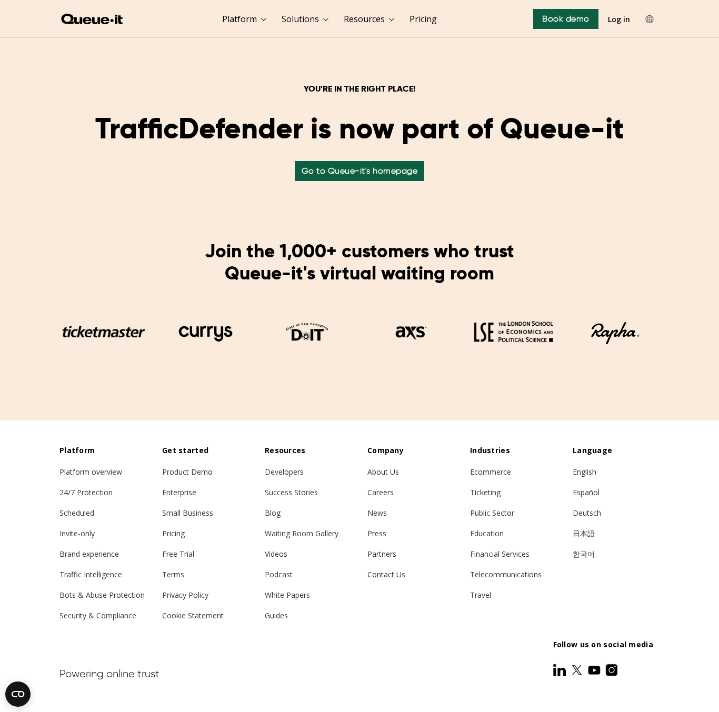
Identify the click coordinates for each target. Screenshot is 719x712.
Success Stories (291, 492)
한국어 (584, 554)
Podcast (279, 574)
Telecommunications (506, 574)
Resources (364, 19)
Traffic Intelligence (90, 574)
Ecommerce (490, 472)
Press (376, 533)
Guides (276, 615)
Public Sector (492, 513)
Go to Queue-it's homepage (360, 171)
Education (487, 533)
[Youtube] (595, 669)
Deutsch (587, 513)
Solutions (300, 19)
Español (586, 492)
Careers (380, 492)
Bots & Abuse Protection (102, 595)
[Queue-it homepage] (92, 19)
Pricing (423, 19)
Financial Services (500, 554)
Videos (276, 554)
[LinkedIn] (560, 669)
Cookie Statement (193, 615)
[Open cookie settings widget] (18, 694)
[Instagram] (611, 669)
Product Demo (187, 472)
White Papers (287, 595)
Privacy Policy (185, 595)
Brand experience (89, 554)
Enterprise (179, 492)
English (584, 472)
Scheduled (76, 513)
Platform (239, 19)
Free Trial (178, 554)
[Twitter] (578, 669)
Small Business (187, 513)
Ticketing (485, 492)
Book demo (566, 19)
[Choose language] (650, 19)
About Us (383, 472)
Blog (273, 513)
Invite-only (77, 533)
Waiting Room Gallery (301, 533)
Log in (619, 19)
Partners (381, 554)
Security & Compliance (97, 615)
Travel (480, 595)
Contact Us (386, 574)
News (377, 513)
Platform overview (90, 472)
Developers (284, 472)
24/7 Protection (86, 492)
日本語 (584, 533)
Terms (173, 574)
